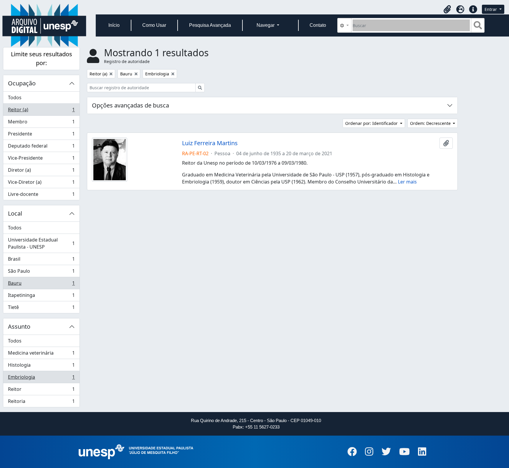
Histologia (41, 366)
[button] (447, 9)
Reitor (41, 390)
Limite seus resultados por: (41, 58)
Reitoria (41, 402)
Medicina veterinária (41, 354)
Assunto (19, 326)
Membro (41, 123)
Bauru (41, 284)
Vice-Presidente (41, 159)
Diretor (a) (41, 171)
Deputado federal (41, 147)
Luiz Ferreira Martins (210, 143)
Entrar (491, 9)
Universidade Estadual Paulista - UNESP (41, 243)
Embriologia (41, 378)
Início (114, 25)
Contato (318, 25)
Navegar (266, 25)
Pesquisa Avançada (210, 25)
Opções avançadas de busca (130, 105)
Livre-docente (41, 195)
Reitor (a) (41, 111)
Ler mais (407, 181)
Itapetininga (41, 296)
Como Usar (154, 25)
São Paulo (41, 272)
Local (15, 213)
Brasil (41, 260)
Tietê (41, 308)
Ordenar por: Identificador (372, 123)
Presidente (41, 135)
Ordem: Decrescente (431, 123)
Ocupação (22, 83)
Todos (15, 97)
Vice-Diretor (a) (41, 183)
